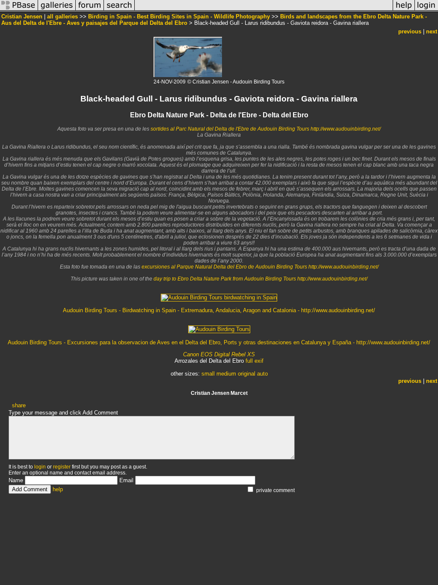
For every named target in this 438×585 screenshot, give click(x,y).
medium (226, 373)
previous (409, 31)
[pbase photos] (19, 10)
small (208, 373)
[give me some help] (404, 10)
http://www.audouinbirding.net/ (346, 129)
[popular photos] (264, 10)
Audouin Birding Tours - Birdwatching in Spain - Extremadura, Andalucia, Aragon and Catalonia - (182, 310)
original (246, 373)
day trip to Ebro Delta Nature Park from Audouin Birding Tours (225, 279)
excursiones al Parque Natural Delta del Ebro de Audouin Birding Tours (225, 267)
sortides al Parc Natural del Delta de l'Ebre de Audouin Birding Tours (231, 129)
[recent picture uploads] (57, 10)
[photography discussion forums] (90, 10)
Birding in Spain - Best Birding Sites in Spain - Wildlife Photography (179, 16)
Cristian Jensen (21, 16)
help (58, 489)
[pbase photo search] (119, 10)
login (40, 467)
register (62, 467)
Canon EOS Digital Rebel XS (219, 354)
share (19, 405)
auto (262, 373)
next (431, 31)
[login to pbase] (426, 10)
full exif (254, 361)
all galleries (62, 16)
